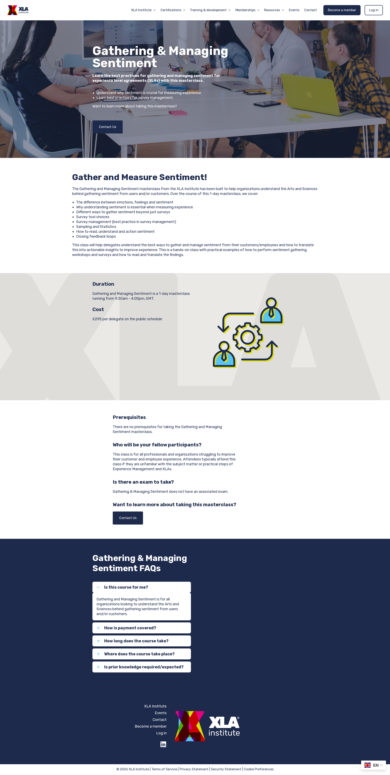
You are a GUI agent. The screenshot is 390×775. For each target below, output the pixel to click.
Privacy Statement (194, 769)
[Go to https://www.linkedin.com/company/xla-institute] (163, 744)
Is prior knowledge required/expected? (144, 667)
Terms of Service (164, 769)
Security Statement (226, 769)
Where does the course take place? (139, 653)
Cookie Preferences (259, 769)
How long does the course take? (136, 640)
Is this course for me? (126, 587)
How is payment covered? (130, 627)
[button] (154, 10)
